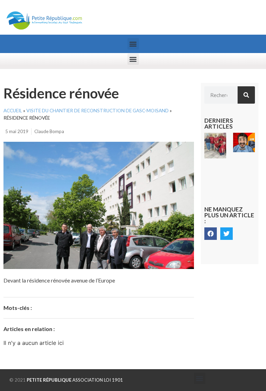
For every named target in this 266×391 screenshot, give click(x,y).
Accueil (12, 110)
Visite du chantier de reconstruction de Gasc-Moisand (97, 110)
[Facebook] (210, 233)
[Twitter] (226, 233)
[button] (133, 44)
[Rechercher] (246, 95)
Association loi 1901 (75, 380)
